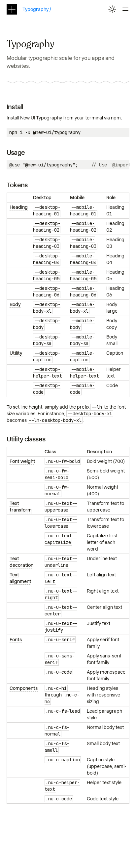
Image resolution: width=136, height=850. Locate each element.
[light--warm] (112, 9)
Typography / (36, 9)
